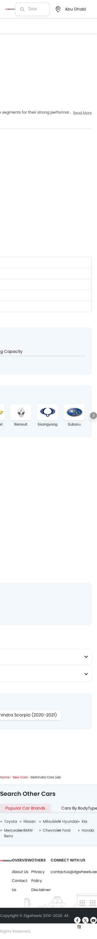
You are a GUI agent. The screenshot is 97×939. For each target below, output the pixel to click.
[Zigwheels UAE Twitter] (85, 920)
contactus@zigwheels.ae (74, 871)
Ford (66, 830)
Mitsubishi (52, 821)
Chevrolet (52, 830)
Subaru (74, 424)
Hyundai (70, 821)
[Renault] (21, 412)
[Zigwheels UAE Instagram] (79, 926)
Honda (88, 830)
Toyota (10, 821)
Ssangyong (47, 424)
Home (4, 777)
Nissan (29, 821)
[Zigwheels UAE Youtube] (93, 920)
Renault (20, 424)
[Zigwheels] (10, 9)
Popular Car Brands (25, 808)
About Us (20, 871)
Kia (84, 821)
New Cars (20, 777)
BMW (28, 830)
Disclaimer (41, 889)
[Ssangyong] (47, 412)
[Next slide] (93, 415)
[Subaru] (74, 412)
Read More (82, 112)
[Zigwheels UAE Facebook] (77, 920)
